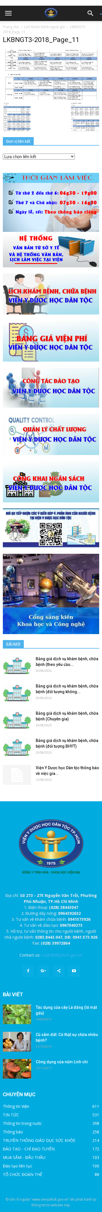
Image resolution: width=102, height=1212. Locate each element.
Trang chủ (11, 26)
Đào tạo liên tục (17, 1166)
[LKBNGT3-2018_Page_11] (51, 74)
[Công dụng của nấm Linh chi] (17, 1069)
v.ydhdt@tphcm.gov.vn (61, 955)
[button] (92, 13)
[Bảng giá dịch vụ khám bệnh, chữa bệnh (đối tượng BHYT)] (17, 747)
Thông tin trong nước (22, 1123)
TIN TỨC (11, 1114)
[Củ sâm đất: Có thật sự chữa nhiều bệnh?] (17, 1042)
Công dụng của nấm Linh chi (62, 1062)
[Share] (58, 971)
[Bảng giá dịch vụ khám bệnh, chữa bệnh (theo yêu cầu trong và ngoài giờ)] (17, 666)
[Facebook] (28, 971)
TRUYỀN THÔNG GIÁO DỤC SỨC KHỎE (39, 1140)
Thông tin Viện (16, 1106)
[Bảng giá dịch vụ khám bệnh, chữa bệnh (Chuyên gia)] (17, 720)
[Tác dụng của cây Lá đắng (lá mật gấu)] (17, 1014)
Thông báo (13, 1132)
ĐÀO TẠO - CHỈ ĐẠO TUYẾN (29, 1149)
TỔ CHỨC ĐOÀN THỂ (22, 1174)
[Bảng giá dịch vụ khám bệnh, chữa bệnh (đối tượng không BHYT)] (17, 693)
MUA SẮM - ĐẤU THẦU (24, 1157)
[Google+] (43, 971)
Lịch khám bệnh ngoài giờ (44, 26)
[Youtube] (74, 971)
